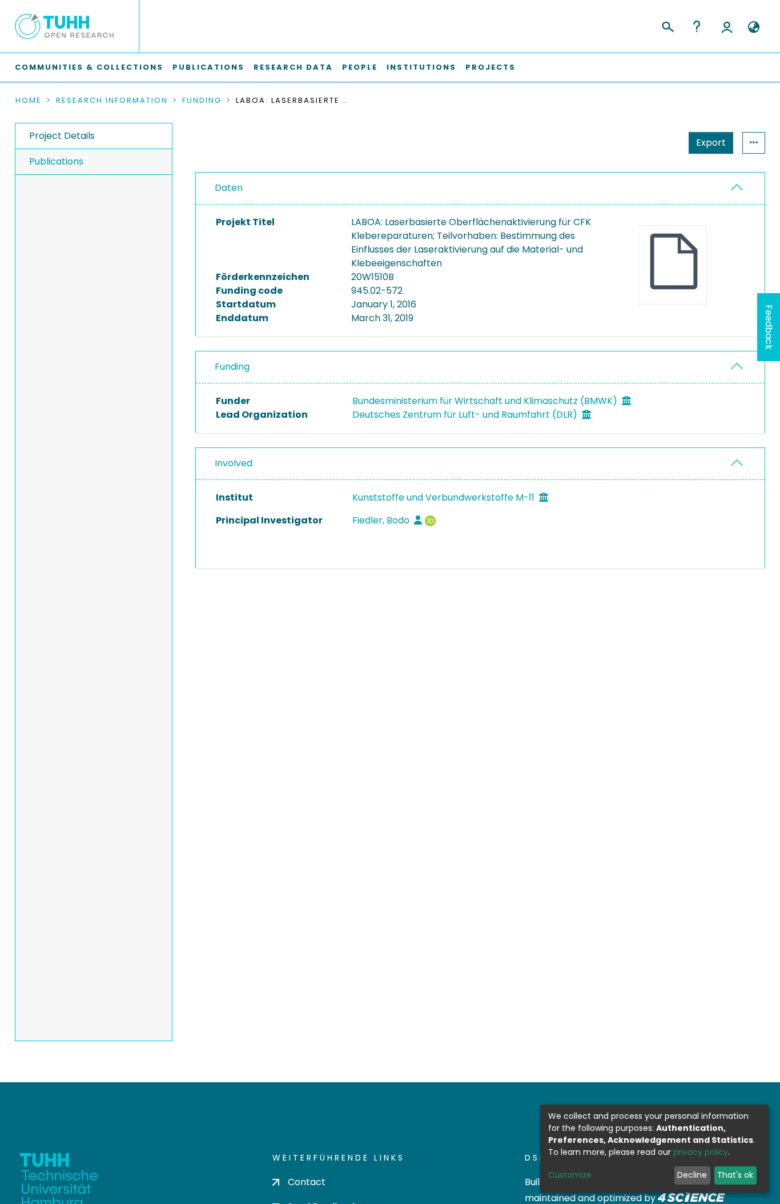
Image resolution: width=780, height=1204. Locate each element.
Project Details (62, 135)
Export (711, 142)
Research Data (293, 67)
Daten (229, 187)
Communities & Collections (89, 67)
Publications (208, 67)
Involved (233, 463)
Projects (490, 67)
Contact (306, 1182)
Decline (692, 1175)
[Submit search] (667, 25)
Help (697, 26)
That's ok (735, 1175)
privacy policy (700, 1152)
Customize (570, 1175)
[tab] (480, 189)
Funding (202, 100)
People (359, 67)
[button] (753, 27)
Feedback (768, 327)
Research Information (112, 100)
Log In (727, 26)
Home (28, 100)
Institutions (421, 67)
